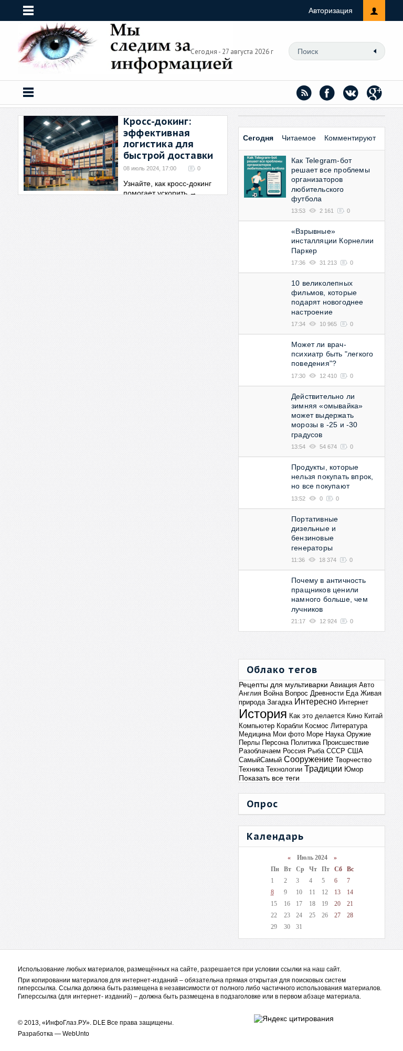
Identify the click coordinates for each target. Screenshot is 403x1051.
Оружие (358, 734)
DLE (99, 1022)
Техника (251, 769)
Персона (275, 742)
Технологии (284, 769)
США (355, 751)
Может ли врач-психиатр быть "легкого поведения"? (332, 353)
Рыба (315, 751)
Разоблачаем (260, 751)
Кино (354, 716)
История (263, 714)
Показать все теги (269, 778)
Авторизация (331, 10)
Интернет (353, 702)
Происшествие (346, 742)
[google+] (375, 93)
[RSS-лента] (304, 93)
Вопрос (296, 693)
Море (314, 734)
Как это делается (317, 716)
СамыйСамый (260, 760)
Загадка (279, 702)
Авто (366, 685)
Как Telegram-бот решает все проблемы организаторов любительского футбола (330, 179)
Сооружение (308, 759)
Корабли (290, 726)
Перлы (249, 742)
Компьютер (256, 726)
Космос (316, 726)
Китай (373, 716)
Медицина (255, 734)
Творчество (353, 760)
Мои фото (288, 734)
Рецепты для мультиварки (283, 684)
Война (273, 693)
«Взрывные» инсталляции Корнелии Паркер (332, 240)
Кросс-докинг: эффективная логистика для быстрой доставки (168, 138)
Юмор (353, 769)
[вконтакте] (351, 93)
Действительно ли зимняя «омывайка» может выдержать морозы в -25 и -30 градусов (327, 415)
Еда (352, 693)
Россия (294, 751)
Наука (334, 734)
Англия (250, 693)
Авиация (343, 685)
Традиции (323, 768)
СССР (335, 751)
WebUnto (75, 1033)
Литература (349, 726)
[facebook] (327, 93)
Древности (327, 693)
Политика (306, 742)
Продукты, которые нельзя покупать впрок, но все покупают (332, 476)
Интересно (315, 701)
